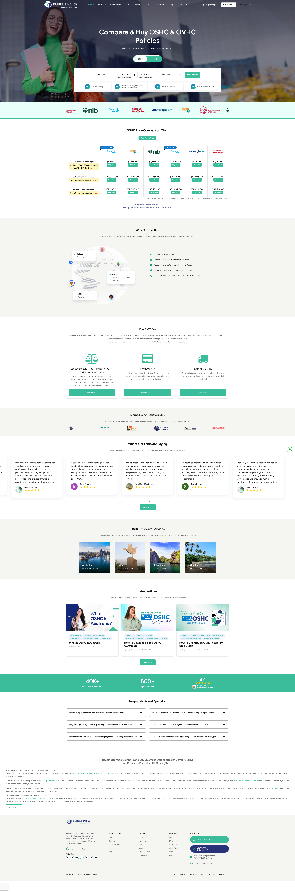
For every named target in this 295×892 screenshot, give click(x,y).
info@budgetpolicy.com (204, 863)
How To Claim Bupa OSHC (215, 635)
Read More (13, 807)
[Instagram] (72, 857)
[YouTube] (77, 857)
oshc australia (273, 788)
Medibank (246, 781)
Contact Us (182, 4)
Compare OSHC (75, 638)
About (111, 837)
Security (203, 874)
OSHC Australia (75, 635)
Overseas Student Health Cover (94, 635)
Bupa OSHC (130, 635)
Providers (114, 4)
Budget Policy (106, 638)
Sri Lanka (193, 564)
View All (146, 507)
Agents (141, 844)
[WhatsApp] (290, 449)
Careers (112, 841)
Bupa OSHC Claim (198, 635)
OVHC (147, 4)
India (120, 564)
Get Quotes (192, 74)
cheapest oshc (48, 781)
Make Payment (147, 392)
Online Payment (144, 852)
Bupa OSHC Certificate (144, 635)
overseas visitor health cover (106, 773)
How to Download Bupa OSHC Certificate (142, 644)
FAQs (141, 848)
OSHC (138, 4)
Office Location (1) (125, 568)
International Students (211, 638)
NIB (235, 781)
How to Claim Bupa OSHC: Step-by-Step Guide (201, 644)
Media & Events (114, 844)
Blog (171, 4)
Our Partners (159, 4)
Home (91, 4)
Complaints (212, 874)
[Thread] (91, 857)
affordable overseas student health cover (37, 798)
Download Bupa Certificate (134, 638)
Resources (113, 848)
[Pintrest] (86, 857)
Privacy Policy (192, 874)
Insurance (102, 4)
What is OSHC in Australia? (85, 642)
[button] (228, 4)
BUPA (239, 781)
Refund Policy (179, 874)
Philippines (159, 564)
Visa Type (127, 4)
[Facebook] (67, 857)
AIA (170, 855)
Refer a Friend (144, 855)
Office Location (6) (90, 568)
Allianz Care (255, 781)
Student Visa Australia (91, 638)
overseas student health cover (83, 773)
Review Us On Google (79, 849)
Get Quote (91, 392)
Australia (87, 564)
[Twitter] (82, 857)
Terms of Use (224, 874)
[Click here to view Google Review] (32, 487)
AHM (264, 781)
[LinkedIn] (96, 857)
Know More (202, 392)
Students (142, 837)
